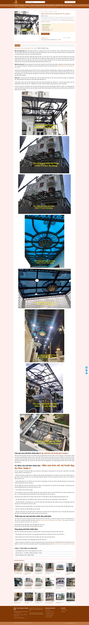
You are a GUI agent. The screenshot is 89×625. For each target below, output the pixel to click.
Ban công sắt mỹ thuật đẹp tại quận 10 (49, 573)
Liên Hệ (70, 5)
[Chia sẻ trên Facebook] (62, 38)
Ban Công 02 (58, 572)
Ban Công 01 (68, 602)
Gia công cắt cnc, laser (40, 5)
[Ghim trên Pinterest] (67, 38)
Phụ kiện (32, 5)
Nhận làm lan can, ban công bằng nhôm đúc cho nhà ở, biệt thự (70, 588)
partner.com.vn (30, 622)
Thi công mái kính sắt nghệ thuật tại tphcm (17, 588)
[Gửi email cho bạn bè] (66, 38)
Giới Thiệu (58, 5)
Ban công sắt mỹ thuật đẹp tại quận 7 (60, 588)
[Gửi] (44, 2)
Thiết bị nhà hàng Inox (50, 5)
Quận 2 (59, 39)
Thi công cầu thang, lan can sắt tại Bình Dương (18, 573)
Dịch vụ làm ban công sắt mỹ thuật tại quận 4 (39, 588)
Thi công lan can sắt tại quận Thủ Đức (39, 603)
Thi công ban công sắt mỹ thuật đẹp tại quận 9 (28, 588)
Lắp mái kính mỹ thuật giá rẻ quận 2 (55, 453)
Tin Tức (65, 5)
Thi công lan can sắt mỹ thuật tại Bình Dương (39, 573)
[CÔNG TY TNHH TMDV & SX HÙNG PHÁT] (19, 2)
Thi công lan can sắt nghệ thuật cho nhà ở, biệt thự (70, 573)
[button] (37, 33)
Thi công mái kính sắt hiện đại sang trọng (49, 588)
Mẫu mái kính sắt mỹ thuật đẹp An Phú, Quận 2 (26, 48)
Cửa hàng (63, 611)
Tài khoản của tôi (64, 609)
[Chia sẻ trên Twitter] (64, 38)
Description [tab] (17, 45)
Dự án (62, 5)
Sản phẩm (46, 11)
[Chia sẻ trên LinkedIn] (69, 38)
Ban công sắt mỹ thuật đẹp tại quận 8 (60, 603)
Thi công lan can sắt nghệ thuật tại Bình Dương (28, 573)
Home (42, 11)
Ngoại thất (22, 5)
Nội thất (27, 5)
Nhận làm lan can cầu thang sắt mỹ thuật (17, 603)
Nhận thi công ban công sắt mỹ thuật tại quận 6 (49, 603)
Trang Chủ (16, 5)
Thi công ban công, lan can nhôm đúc (28, 603)
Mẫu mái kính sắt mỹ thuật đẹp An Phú (50, 39)
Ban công (55, 11)
